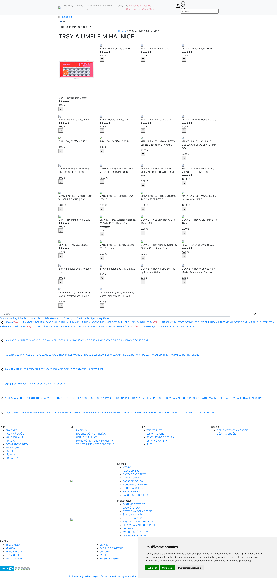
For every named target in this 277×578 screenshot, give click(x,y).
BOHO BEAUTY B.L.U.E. (118, 354)
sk (64, 21)
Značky (119, 5)
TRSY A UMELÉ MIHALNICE (147, 398)
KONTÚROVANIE (63, 322)
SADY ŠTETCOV (51, 398)
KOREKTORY (113, 322)
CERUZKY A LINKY (214, 322)
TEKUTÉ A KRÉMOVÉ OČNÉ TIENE (130, 340)
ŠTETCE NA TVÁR (101, 398)
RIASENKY (167, 322)
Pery (7, 369)
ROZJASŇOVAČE (44, 322)
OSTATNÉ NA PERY (111, 326)
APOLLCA (94, 412)
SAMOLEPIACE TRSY (53, 354)
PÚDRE (125, 322)
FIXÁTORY (28, 322)
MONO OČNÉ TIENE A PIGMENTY (244, 322)
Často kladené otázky (112, 576)
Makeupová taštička (140, 7)
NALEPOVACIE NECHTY (249, 398)
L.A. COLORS (185, 412)
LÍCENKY (135, 322)
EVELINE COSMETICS (123, 412)
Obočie (9, 383)
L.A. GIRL (198, 412)
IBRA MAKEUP (21, 412)
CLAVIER (105, 412)
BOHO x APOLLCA (141, 354)
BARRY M (208, 412)
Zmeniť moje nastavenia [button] (189, 568)
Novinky (68, 5)
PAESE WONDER (74, 354)
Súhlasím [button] (152, 568)
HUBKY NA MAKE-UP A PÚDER (180, 398)
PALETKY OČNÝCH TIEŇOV (189, 322)
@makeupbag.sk (91, 576)
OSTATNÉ (203, 398)
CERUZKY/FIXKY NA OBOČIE (158, 326)
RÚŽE (126, 326)
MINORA (35, 412)
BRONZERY (146, 322)
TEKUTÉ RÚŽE (44, 326)
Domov (122, 31)
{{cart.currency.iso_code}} (74, 26)
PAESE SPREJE (33, 354)
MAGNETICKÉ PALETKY (222, 398)
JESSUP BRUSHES (167, 412)
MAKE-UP (77, 322)
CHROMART (141, 412)
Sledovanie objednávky (89, 318)
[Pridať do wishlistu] (60, 109)
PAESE (152, 412)
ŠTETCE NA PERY (121, 398)
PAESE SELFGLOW (94, 354)
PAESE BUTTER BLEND (187, 354)
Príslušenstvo (94, 5)
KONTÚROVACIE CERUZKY (85, 326)
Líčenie (79, 5)
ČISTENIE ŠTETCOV (31, 398)
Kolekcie (107, 5)
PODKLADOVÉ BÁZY (95, 322)
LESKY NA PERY (62, 326)
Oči (6, 340)
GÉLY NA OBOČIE (184, 326)
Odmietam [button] (167, 568)
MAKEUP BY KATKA (163, 354)
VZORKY (19, 354)
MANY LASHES (80, 412)
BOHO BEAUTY (48, 412)
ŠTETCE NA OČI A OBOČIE (75, 398)
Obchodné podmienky (137, 576)
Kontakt (107, 318)
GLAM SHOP (64, 412)
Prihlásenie (75, 576)
